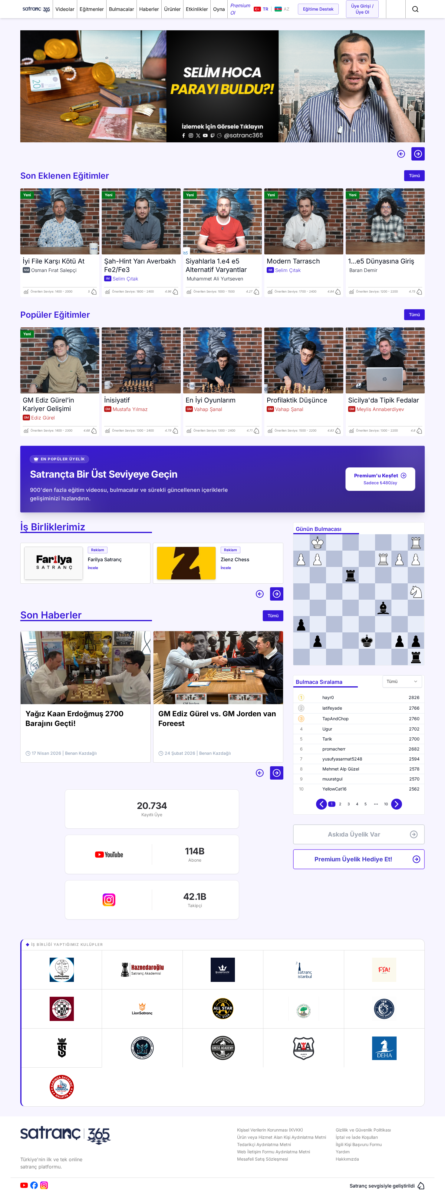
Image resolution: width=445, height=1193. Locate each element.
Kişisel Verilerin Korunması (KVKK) (270, 1129)
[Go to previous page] (321, 804)
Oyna (219, 9)
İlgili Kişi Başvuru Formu (359, 1144)
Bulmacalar (121, 9)
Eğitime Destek (318, 9)
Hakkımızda (347, 1159)
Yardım (343, 1151)
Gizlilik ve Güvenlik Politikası (363, 1129)
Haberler (149, 9)
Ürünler (172, 9)
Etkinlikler (197, 9)
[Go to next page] (396, 804)
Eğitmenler (92, 9)
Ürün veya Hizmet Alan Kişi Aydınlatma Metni (281, 1137)
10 (386, 804)
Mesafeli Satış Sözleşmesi (262, 1159)
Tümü (414, 175)
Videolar (64, 9)
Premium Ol (240, 9)
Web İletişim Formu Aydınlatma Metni (273, 1151)
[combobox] (402, 681)
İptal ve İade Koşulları (357, 1137)
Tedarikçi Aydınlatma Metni (264, 1144)
